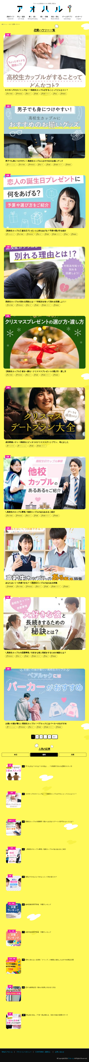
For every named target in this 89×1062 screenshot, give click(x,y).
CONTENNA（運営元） (43, 1052)
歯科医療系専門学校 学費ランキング (37, 904)
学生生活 (20, 93)
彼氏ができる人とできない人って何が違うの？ (40, 877)
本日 (15, 755)
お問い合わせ (59, 1052)
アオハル (71, 1058)
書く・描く (32, 17)
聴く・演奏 (44, 17)
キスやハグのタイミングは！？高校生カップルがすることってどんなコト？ (50, 794)
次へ (54, 737)
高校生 (64, 93)
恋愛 (37, 93)
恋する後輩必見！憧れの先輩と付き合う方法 (39, 987)
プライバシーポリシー (24, 1052)
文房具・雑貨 (12, 958)
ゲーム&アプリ (67, 17)
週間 (44, 755)
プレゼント (11, 234)
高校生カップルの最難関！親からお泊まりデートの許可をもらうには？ (48, 821)
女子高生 (10, 93)
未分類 (11, 851)
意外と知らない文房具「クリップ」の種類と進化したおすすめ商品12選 (48, 960)
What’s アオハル (7, 1052)
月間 (72, 755)
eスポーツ (78, 17)
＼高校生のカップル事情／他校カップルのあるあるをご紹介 (44, 849)
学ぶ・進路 (21, 17)
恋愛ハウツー (46, 93)
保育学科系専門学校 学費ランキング (37, 932)
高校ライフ (10, 17)
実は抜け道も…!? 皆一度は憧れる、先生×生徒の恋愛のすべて (45, 1015)
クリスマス (11, 446)
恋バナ (29, 93)
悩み (56, 93)
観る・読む (55, 17)
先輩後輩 (10, 586)
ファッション (11, 164)
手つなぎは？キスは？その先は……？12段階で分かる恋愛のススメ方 (47, 766)
